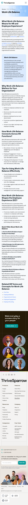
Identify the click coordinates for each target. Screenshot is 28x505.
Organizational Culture (10, 297)
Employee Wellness (9, 294)
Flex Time (6, 292)
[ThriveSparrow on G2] (14, 374)
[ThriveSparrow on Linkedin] (9, 374)
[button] (26, 3)
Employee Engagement (10, 299)
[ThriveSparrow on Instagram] (6, 374)
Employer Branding (9, 302)
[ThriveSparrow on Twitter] (3, 374)
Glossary (4, 9)
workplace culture (6, 43)
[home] (8, 2)
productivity (14, 36)
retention (21, 36)
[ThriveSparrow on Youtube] (12, 374)
